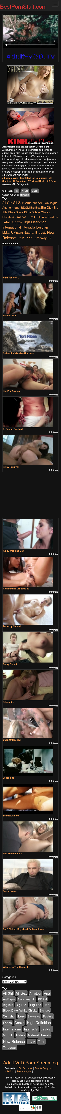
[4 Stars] (9, 184)
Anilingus (51, 203)
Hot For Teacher (11, 391)
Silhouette (8, 702)
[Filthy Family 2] (30, 450)
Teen (28, 237)
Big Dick (47, 207)
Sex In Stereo (10, 891)
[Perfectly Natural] (30, 609)
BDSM (25, 207)
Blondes (7, 217)
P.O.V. (20, 238)
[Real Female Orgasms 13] (30, 572)
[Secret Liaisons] (30, 799)
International (11, 227)
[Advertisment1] (30, 84)
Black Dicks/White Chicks (33, 212)
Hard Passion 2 (11, 277)
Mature (18, 232)
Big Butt (35, 207)
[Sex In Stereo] (30, 874)
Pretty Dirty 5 (10, 664)
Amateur (31, 202)
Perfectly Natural (12, 626)
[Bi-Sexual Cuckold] (30, 412)
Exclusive (40, 217)
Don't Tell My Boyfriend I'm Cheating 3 (23, 929)
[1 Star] (3, 184)
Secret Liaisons (11, 815)
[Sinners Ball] (30, 298)
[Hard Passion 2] (30, 261)
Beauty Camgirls (43, 1068)
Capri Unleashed (12, 739)
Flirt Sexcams (25, 1068)
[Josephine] (30, 761)
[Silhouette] (30, 685)
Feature (53, 217)
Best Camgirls (24, 1071)
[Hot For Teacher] (30, 374)
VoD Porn (9, 1071)
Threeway (40, 238)
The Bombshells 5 (12, 853)
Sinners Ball (9, 315)
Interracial (29, 227)
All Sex (25, 190)
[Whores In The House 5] (30, 950)
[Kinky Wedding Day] (30, 534)
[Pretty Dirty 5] (30, 647)
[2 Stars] (5, 184)
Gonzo (17, 221)
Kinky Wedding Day (13, 550)
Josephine (8, 777)
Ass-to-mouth (11, 207)
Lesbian (42, 227)
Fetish (6, 222)
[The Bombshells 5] (30, 836)
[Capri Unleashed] (30, 723)
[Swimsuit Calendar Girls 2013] (30, 336)
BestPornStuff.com (23, 6)
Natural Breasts (35, 232)
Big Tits (35, 1004)
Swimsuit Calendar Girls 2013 (18, 353)
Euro (29, 216)
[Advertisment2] (30, 126)
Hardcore (24, 194)
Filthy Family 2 (11, 466)
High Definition (34, 221)
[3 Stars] (7, 184)
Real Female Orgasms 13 (16, 588)
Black (11, 212)
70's (16, 190)
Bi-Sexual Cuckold (13, 429)
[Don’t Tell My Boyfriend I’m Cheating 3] (30, 912)
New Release (14, 1041)
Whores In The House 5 (15, 967)
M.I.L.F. (7, 232)
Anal (41, 202)
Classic (34, 190)
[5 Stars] (11, 184)
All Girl (7, 202)
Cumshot (19, 217)
